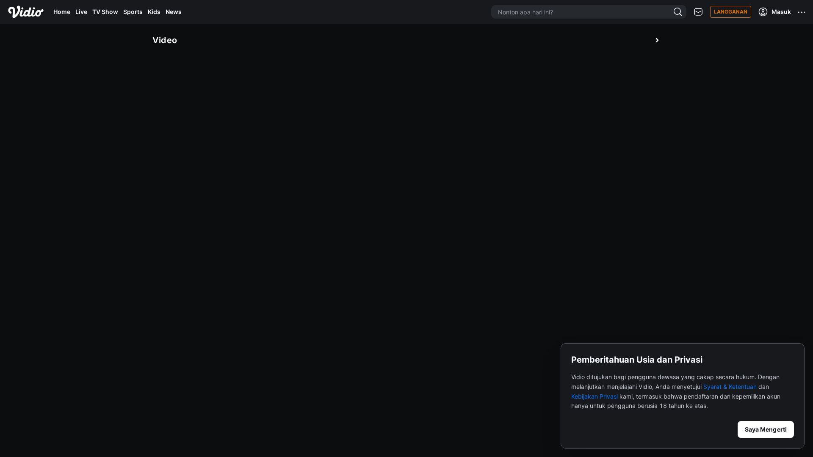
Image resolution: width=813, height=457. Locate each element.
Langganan (730, 11)
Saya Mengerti (766, 429)
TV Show (105, 11)
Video (164, 40)
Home (61, 11)
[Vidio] (26, 11)
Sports (133, 11)
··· (802, 12)
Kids (154, 11)
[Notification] (698, 12)
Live (81, 11)
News (174, 11)
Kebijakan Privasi (594, 396)
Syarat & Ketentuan (730, 386)
